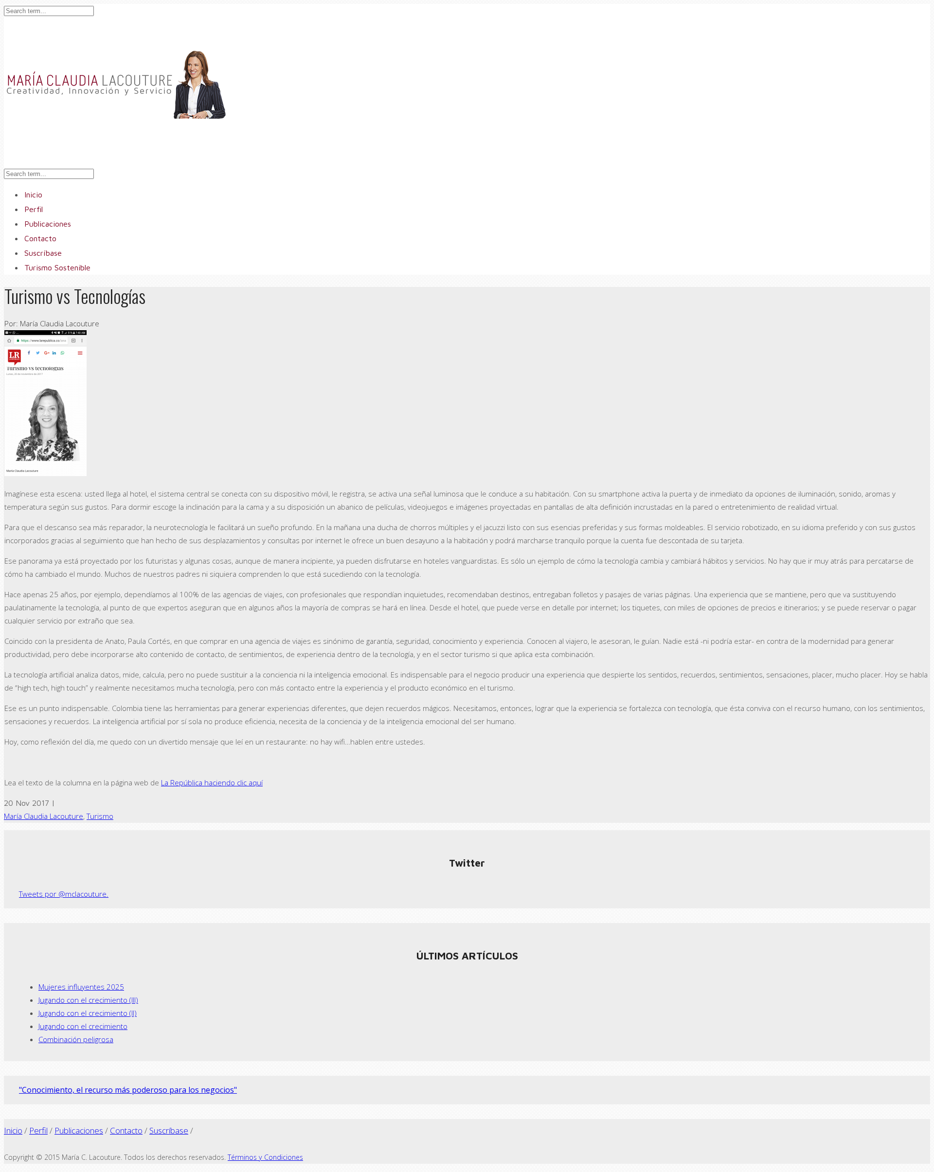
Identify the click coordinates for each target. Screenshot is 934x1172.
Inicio (13, 1130)
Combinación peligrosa (75, 1039)
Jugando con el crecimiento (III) (88, 1000)
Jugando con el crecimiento (82, 1026)
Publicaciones (78, 1130)
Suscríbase (168, 1130)
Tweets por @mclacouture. (63, 894)
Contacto (126, 1130)
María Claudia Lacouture (43, 816)
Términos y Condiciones (265, 1157)
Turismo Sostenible (57, 267)
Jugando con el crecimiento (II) (87, 1013)
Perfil (38, 1130)
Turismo (100, 816)
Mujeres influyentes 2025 (81, 987)
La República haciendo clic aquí (212, 782)
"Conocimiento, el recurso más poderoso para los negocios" (128, 1089)
